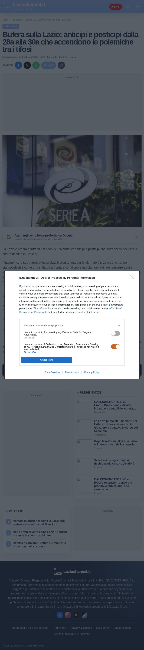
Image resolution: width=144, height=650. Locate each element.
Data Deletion (52, 372)
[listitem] (72, 325)
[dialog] (72, 325)
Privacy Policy (92, 372)
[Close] (132, 278)
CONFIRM (46, 359)
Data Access (72, 372)
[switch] (115, 333)
